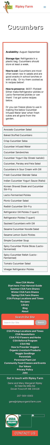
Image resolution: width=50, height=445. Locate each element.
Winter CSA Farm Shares (25, 292)
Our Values (25, 366)
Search (41, 322)
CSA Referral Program (25, 340)
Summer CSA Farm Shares (25, 288)
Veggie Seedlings (25, 353)
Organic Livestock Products (25, 350)
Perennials (25, 356)
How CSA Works (25, 282)
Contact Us (25, 433)
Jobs (25, 372)
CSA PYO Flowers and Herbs (25, 337)
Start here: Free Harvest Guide (25, 285)
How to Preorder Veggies (25, 347)
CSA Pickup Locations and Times (25, 298)
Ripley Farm (24, 6)
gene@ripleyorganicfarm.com (25, 401)
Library (25, 304)
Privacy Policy (25, 369)
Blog (25, 308)
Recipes (25, 301)
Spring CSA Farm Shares (25, 295)
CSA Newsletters (25, 334)
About (25, 311)
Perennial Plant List (25, 360)
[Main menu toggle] (44, 7)
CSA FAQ (25, 344)
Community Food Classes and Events (25, 363)
